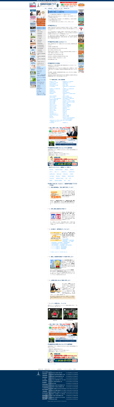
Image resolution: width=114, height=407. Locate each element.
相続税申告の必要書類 (59, 169)
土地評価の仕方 (63, 171)
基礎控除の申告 (52, 91)
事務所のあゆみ (39, 71)
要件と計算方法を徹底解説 (67, 120)
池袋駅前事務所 (71, 240)
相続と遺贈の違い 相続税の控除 (68, 98)
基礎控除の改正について (67, 82)
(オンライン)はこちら (56, 135)
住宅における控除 (66, 116)
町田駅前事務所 (65, 241)
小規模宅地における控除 (54, 82)
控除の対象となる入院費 (54, 85)
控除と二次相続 (65, 85)
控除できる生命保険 (66, 99)
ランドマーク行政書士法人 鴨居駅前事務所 (59, 248)
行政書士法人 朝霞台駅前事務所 (41, 57)
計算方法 (51, 171)
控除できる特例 (52, 97)
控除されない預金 (53, 81)
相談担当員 (68, 144)
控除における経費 (66, 115)
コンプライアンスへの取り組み (41, 78)
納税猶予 (51, 180)
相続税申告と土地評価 (59, 178)
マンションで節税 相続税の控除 (55, 98)
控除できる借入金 (53, 92)
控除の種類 (65, 91)
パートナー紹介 (39, 70)
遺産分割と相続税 (71, 176)
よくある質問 (39, 91)
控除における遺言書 (66, 109)
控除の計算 (52, 117)
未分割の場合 (52, 178)
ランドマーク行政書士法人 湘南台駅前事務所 (59, 246)
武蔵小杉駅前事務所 (40, 48)
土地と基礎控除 (52, 86)
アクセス (41, 23)
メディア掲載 (41, 25)
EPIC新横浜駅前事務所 (64, 243)
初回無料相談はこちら (58, 138)
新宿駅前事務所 (65, 240)
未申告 (69, 180)
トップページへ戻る (52, 363)
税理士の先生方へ (39, 88)
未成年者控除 (52, 122)
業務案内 (38, 73)
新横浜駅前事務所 (67, 242)
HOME (45, 8)
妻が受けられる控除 (53, 108)
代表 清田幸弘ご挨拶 (40, 68)
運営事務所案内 (50, 8)
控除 (65, 180)
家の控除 (51, 116)
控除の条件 (52, 111)
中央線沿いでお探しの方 (41, 61)
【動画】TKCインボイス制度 (41, 94)
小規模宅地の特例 (71, 171)
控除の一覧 (65, 114)
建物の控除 (65, 108)
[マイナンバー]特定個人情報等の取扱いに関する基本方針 (41, 75)
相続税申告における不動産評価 (68, 81)
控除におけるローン (53, 104)
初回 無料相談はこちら (41, 19)
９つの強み (63, 144)
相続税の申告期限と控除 (54, 99)
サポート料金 (60, 8)
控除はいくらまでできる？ (54, 115)
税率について (57, 171)
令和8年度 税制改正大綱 (40, 82)
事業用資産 (64, 176)
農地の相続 (58, 176)
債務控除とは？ (65, 122)
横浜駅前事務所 (54, 242)
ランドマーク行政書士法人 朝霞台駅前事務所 (59, 247)
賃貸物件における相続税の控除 (55, 88)
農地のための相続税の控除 (67, 97)
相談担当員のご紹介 (66, 8)
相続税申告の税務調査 (58, 180)
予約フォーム (72, 333)
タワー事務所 (71, 241)
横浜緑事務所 (60, 242)
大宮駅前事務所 (40, 50)
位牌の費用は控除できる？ (54, 114)
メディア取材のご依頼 (40, 83)
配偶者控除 (72, 169)
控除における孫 (52, 109)
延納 (66, 178)
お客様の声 (38, 85)
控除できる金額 (65, 103)
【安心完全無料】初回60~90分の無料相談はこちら (69, 2)
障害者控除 (52, 93)
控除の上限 (65, 110)
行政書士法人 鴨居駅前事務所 (41, 59)
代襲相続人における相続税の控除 (68, 88)
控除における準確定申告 (67, 104)
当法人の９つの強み (41, 21)
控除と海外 (65, 111)
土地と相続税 (52, 176)
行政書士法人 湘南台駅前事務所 (41, 54)
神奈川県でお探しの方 (41, 63)
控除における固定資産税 (67, 105)
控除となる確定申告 (66, 92)
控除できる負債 (52, 103)
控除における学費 (53, 110)
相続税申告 (51, 169)
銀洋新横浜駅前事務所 (55, 243)
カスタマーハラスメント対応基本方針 (41, 80)
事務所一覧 (55, 8)
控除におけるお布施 (53, 105)
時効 (70, 178)
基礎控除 (66, 169)
